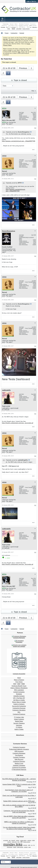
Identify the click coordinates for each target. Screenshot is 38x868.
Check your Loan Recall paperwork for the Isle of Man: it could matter (19, 796)
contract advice (23, 840)
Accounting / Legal (13, 25)
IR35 (14, 684)
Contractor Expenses (19, 714)
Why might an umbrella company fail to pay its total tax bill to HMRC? (19, 805)
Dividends (19, 694)
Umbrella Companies (23, 25)
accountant (5, 840)
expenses (29, 840)
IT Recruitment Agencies (19, 769)
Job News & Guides (19, 700)
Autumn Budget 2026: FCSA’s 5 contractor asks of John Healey (19, 785)
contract (17, 840)
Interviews (19, 725)
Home (19, 678)
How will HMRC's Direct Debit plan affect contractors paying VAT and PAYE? (19, 817)
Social (13, 28)
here (19, 52)
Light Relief (18, 28)
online (29, 845)
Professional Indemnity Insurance (19, 749)
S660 (18, 684)
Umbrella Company (19, 696)
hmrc (18, 841)
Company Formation (19, 757)
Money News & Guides (19, 702)
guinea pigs (14, 841)
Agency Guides (19, 729)
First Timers (19, 682)
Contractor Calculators (19, 710)
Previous (23, 68)
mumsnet (25, 845)
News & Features (19, 680)
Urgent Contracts (19, 719)
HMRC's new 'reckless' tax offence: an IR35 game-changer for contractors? (19, 822)
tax (32, 845)
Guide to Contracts (19, 704)
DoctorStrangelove (8, 231)
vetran (4, 156)
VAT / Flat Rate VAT (19, 698)
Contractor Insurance (19, 747)
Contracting (6, 24)
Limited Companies (19, 692)
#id (35, 128)
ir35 (21, 842)
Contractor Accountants (19, 767)
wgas (29, 847)
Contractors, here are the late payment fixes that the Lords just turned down (19, 811)
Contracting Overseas (19, 708)
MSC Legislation (19, 690)
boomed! (13, 840)
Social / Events (25, 28)
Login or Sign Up (31, 1)
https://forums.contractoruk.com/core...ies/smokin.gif (17, 423)
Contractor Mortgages (19, 753)
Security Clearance (19, 723)
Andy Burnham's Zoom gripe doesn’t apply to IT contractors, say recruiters (19, 790)
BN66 (23, 684)
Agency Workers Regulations (19, 688)
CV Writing (19, 727)
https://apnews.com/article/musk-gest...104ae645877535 (18, 141)
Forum (7, 33)
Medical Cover (19, 763)
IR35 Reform (22, 27)
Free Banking (19, 755)
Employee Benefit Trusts (19, 686)
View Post (31, 131)
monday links (12, 844)
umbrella (26, 847)
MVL (19, 712)
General (11, 24)
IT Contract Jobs (19, 717)
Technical (29, 27)
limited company (26, 841)
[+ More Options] (33, 149)
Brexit (16, 24)
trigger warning (20, 847)
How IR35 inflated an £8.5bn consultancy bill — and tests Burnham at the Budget (19, 779)
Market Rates (19, 721)
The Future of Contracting (12, 27)
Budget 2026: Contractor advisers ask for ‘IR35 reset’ (19, 801)
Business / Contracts (24, 24)
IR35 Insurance (19, 751)
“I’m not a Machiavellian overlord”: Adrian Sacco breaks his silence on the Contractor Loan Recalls (19, 828)
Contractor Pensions (19, 761)
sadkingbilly (6, 390)
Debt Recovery (19, 759)
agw (10, 840)
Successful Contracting (19, 706)
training (14, 847)
